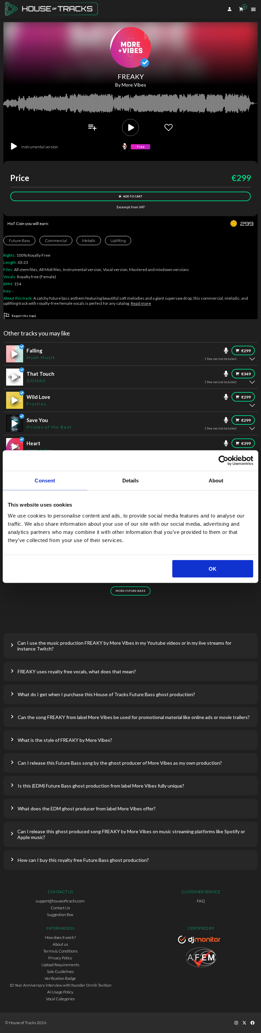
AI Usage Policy (60, 991)
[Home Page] (53, 9)
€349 (246, 373)
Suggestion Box (60, 914)
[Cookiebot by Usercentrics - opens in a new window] (223, 460)
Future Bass (19, 240)
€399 (246, 443)
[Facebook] (252, 1022)
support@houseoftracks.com (60, 900)
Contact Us (60, 907)
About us (60, 944)
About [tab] (216, 480)
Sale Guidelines (60, 971)
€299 (246, 350)
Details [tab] (130, 480)
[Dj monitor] (200, 940)
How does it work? (60, 937)
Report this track (24, 316)
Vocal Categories (60, 998)
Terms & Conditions (60, 951)
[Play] (130, 127)
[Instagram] (236, 1022)
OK (212, 568)
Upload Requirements (60, 964)
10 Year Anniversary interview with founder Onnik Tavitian (60, 985)
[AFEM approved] (200, 958)
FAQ (201, 900)
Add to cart (132, 196)
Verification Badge (60, 978)
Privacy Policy (60, 957)
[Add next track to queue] (92, 127)
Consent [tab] (45, 480)
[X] (244, 1022)
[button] (130, 646)
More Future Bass (130, 591)
